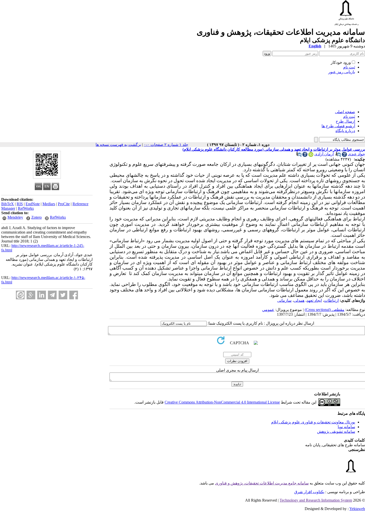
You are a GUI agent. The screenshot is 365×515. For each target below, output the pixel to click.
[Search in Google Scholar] (344, 155)
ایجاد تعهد (314, 300)
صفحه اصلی (345, 112)
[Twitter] (63, 295)
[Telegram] (52, 295)
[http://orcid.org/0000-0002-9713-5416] (310, 155)
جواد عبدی (356, 154)
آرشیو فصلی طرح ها (338, 126)
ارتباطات (331, 300)
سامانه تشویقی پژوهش (336, 431)
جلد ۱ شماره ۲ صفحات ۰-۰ (166, 144)
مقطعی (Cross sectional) (324, 310)
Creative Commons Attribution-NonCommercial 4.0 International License (222, 402)
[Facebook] (73, 295)
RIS (20, 204)
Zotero (36, 217)
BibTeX (7, 204)
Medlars (48, 204)
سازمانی (284, 300)
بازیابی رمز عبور (341, 72)
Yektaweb (357, 509)
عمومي (268, 310)
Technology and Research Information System (316, 500)
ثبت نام (349, 67)
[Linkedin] (41, 295)
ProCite (64, 204)
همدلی (299, 300)
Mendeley (15, 217)
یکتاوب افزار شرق (309, 492)
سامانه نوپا (346, 427)
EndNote (33, 204)
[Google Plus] (31, 295)
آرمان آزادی (324, 154)
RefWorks (26, 208)
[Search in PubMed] (338, 155)
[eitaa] (20, 295)
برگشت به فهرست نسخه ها (118, 144)
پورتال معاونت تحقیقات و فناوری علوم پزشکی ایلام (313, 422)
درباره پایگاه (345, 131)
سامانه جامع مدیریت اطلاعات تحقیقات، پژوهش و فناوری (262, 483)
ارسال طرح (345, 121)
